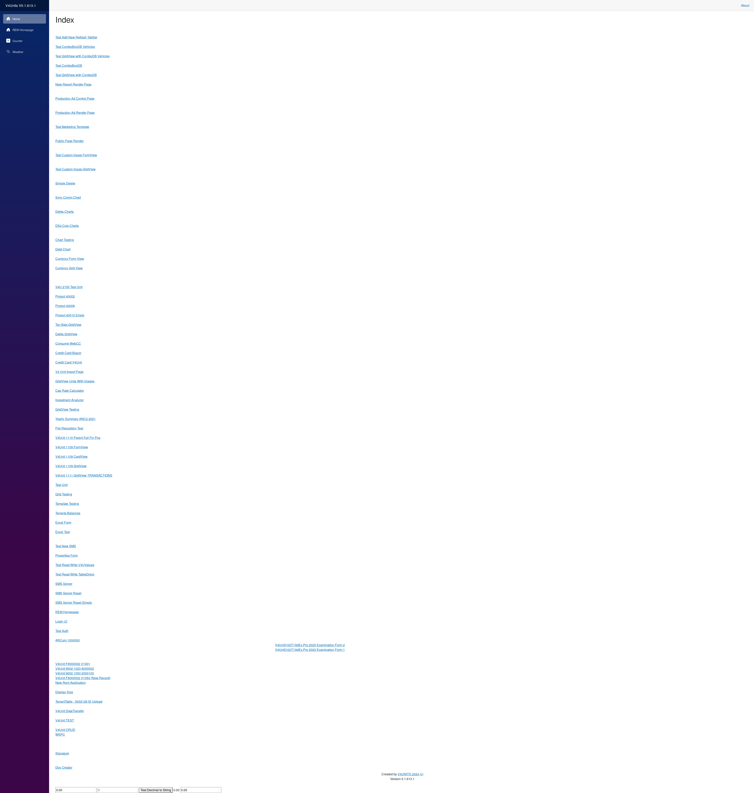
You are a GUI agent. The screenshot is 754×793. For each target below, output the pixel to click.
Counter (18, 41)
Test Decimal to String (156, 790)
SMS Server (63, 583)
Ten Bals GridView (68, 324)
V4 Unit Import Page (69, 371)
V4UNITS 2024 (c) (410, 774)
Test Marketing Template (72, 126)
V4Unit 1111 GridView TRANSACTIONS (83, 475)
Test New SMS (65, 546)
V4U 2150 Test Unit (68, 287)
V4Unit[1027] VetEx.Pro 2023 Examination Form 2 (310, 645)
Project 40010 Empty (69, 315)
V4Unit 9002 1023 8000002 (74, 668)
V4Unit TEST (64, 720)
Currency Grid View (69, 268)
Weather (18, 52)
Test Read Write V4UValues (74, 565)
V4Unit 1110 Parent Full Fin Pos (77, 437)
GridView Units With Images (74, 381)
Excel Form (63, 522)
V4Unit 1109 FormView (71, 447)
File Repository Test (69, 428)
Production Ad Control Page (74, 98)
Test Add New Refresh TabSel (76, 37)
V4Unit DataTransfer (69, 711)
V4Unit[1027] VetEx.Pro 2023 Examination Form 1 (310, 649)
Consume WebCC (68, 343)
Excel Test (62, 532)
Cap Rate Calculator (69, 390)
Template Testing (67, 503)
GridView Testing (67, 409)
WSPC (60, 734)
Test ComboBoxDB (68, 65)
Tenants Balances (67, 513)
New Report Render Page (73, 84)
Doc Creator (63, 767)
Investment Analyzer (69, 400)
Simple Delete (65, 183)
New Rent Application (70, 682)
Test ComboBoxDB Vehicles (75, 46)
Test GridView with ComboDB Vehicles (82, 56)
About (745, 5)
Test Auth (61, 631)
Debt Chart (62, 249)
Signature (62, 753)
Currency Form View (69, 258)
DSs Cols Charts (67, 225)
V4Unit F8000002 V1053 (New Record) (82, 678)
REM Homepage (23, 30)
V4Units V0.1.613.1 (20, 5)
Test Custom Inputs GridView (75, 169)
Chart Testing (64, 240)
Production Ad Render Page (75, 112)
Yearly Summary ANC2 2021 (75, 419)
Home (16, 19)
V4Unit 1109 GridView (71, 466)
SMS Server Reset (68, 593)
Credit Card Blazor (68, 353)
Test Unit (61, 484)
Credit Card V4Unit (68, 362)
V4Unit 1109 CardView (71, 456)
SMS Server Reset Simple (73, 602)
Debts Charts (64, 211)
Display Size (64, 692)
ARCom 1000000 (67, 640)
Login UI (61, 621)
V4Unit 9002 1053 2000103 (74, 673)
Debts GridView (66, 334)
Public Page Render (69, 141)
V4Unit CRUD (65, 729)
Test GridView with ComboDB (76, 75)
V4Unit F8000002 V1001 (72, 663)
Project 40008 (65, 305)
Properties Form (66, 555)
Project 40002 (65, 296)
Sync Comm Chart (68, 197)
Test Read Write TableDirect (74, 574)
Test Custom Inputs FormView (76, 155)
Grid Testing (63, 494)
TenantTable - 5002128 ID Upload (78, 701)
